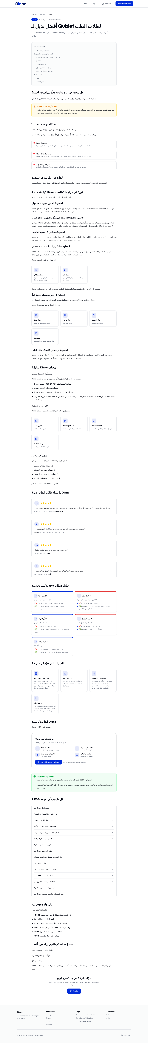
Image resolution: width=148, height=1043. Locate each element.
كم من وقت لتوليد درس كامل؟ (44, 888)
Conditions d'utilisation (84, 1018)
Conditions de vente (83, 1021)
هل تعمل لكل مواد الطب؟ (42, 820)
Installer (108, 4)
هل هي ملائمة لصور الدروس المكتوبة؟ (47, 832)
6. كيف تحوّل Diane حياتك (43, 68)
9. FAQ (36, 78)
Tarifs (48, 1021)
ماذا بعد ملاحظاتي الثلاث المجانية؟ (45, 869)
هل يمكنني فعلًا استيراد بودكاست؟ (45, 814)
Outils (107, 1018)
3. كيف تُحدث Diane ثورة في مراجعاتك (47, 57)
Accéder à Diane (124, 4)
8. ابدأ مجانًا (38, 75)
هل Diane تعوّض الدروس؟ (43, 851)
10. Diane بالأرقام (40, 82)
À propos (49, 1015)
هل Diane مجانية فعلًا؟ (41, 808)
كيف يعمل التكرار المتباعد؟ (43, 839)
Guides (42, 14)
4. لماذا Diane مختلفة (41, 61)
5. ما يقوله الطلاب (40, 64)
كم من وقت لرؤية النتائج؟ (42, 845)
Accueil (86, 4)
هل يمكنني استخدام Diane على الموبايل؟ (48, 857)
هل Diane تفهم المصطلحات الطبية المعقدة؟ (49, 894)
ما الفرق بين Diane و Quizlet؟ (44, 882)
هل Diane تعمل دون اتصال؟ (43, 875)
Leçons (94, 4)
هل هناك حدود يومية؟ (41, 863)
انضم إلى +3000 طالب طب (50, 762)
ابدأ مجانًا (75, 991)
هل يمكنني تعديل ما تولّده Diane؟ (45, 826)
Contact (49, 1025)
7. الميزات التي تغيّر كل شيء (44, 71)
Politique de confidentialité (85, 1015)
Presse (48, 1018)
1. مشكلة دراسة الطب (41, 50)
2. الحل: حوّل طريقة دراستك (43, 54)
